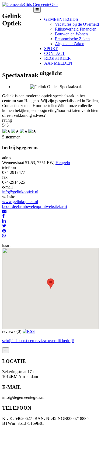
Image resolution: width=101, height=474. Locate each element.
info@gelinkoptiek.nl (20, 192)
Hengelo (62, 162)
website (52, 206)
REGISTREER (57, 58)
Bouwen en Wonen (71, 34)
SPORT (51, 48)
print (42, 206)
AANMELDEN (58, 63)
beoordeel (10, 206)
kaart (63, 206)
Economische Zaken (72, 39)
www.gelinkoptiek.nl (20, 201)
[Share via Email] (4, 211)
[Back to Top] (5, 350)
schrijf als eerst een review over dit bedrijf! (38, 340)
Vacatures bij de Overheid (77, 24)
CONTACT (54, 53)
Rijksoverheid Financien (75, 29)
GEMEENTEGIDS (61, 19)
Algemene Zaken (69, 43)
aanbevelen (28, 206)
